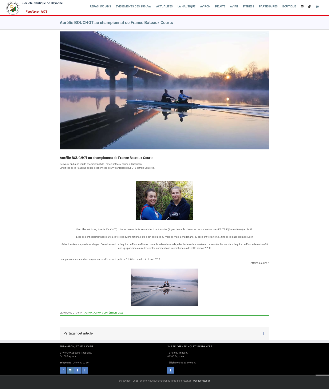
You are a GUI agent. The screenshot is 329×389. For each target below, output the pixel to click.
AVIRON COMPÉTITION (105, 312)
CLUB (120, 312)
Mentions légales (201, 380)
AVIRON (89, 312)
